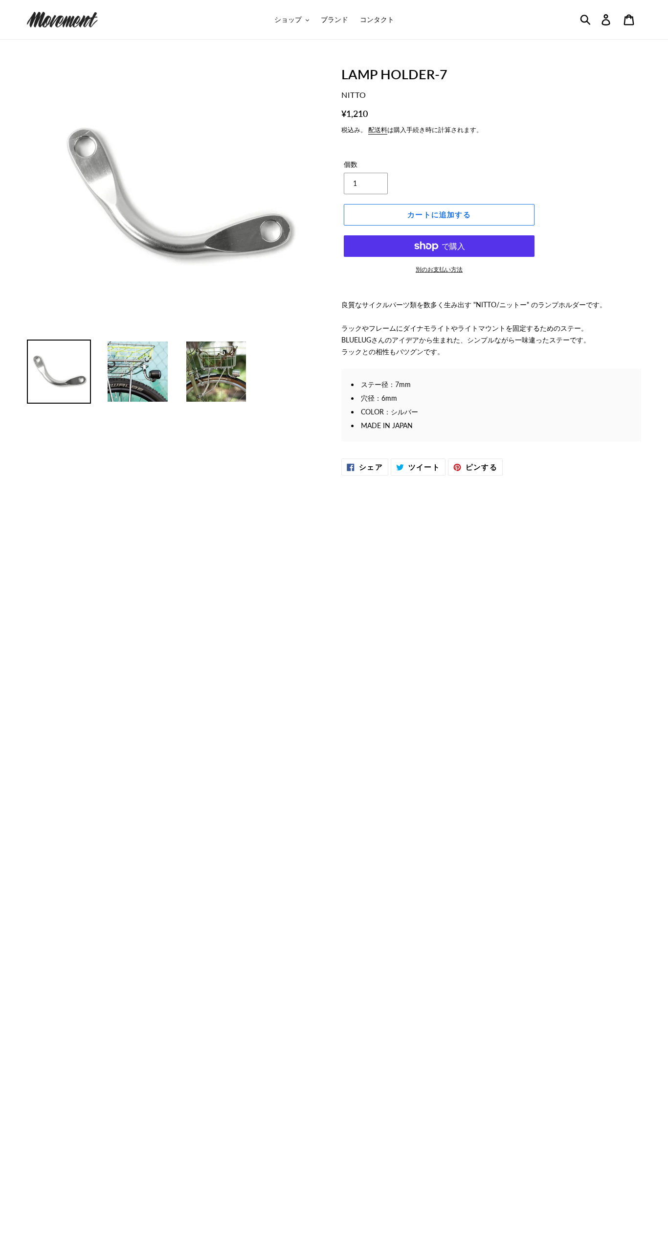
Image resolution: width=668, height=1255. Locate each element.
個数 (350, 164)
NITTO (353, 94)
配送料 (377, 130)
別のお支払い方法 (439, 269)
